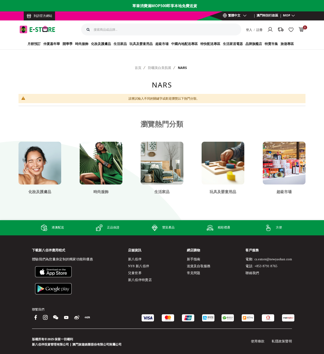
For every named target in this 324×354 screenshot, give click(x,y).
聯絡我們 (252, 273)
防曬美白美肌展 (159, 67)
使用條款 (257, 341)
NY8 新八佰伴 (138, 266)
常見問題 (193, 273)
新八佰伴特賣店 (140, 280)
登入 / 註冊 (254, 29)
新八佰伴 (135, 259)
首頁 (138, 67)
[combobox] (135, 29)
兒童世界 (135, 273)
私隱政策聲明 (282, 341)
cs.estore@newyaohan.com (273, 259)
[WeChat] (56, 317)
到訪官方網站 (43, 16)
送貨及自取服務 (199, 266)
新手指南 (193, 259)
